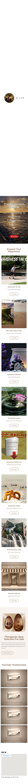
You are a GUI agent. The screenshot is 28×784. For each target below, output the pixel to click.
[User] (19, 97)
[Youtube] (23, 97)
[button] (17, 98)
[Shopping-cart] (21, 97)
